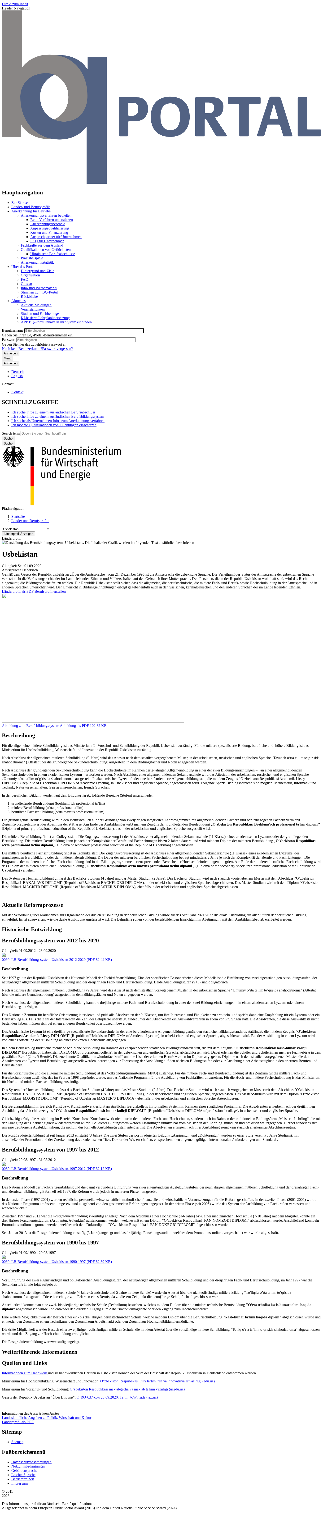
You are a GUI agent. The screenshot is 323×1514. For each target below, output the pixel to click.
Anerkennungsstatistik (37, 262)
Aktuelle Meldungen (36, 305)
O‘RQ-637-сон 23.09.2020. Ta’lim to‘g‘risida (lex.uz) (117, 1397)
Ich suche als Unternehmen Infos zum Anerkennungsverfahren (58, 421)
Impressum (19, 1483)
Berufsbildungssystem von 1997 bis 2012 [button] (50, 1150)
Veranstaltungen (33, 309)
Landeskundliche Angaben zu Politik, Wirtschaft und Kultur (46, 1418)
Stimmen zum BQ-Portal (39, 292)
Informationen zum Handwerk (25, 1373)
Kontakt (17, 392)
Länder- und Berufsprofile (30, 207)
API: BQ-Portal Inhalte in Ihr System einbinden (56, 322)
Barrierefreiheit (22, 1479)
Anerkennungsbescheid (47, 224)
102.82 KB (83, 726)
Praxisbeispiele (32, 258)
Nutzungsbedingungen (28, 1466)
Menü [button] (7, 358)
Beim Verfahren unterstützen (51, 220)
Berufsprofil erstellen (50, 591)
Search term (11, 433)
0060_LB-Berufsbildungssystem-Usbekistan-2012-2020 (44, 960)
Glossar (26, 284)
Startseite (18, 516)
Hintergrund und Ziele (37, 271)
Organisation (30, 275)
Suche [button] (8, 443)
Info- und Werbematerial (39, 288)
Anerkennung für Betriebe (31, 211)
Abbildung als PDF (74, 726)
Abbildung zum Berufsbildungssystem (30, 726)
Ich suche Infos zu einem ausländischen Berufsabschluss (53, 412)
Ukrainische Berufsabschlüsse (52, 254)
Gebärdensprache (24, 1470)
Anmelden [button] (10, 363)
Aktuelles (18, 301)
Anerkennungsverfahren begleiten (46, 215)
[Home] (161, 182)
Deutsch (17, 372)
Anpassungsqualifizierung (49, 228)
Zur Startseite (21, 203)
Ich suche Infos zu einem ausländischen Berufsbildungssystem (57, 416)
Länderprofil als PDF (18, 591)
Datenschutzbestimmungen (31, 1462)
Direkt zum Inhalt (15, 4)
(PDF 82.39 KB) (57, 1262)
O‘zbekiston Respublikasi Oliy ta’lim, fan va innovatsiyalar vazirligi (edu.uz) (157, 1381)
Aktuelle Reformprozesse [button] (32, 905)
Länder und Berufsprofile (30, 521)
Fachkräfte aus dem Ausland (42, 245)
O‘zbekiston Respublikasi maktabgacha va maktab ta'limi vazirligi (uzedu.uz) (127, 1389)
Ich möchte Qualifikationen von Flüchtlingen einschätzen (53, 425)
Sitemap (17, 1442)
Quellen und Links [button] (24, 1363)
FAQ (24, 279)
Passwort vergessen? (57, 349)
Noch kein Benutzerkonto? (22, 349)
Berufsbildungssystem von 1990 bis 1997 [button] (50, 1242)
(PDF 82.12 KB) (57, 1169)
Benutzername (12, 330)
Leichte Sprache (23, 1475)
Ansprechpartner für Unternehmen (56, 237)
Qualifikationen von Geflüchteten (46, 250)
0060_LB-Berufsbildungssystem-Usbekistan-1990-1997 (44, 1262)
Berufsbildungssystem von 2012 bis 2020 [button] (50, 940)
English (17, 376)
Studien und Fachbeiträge (40, 314)
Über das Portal (23, 267)
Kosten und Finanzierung (49, 232)
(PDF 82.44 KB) (57, 960)
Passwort (8, 340)
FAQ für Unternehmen (47, 241)
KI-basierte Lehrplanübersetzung (45, 318)
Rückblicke (29, 296)
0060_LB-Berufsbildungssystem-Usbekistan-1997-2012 (44, 1169)
